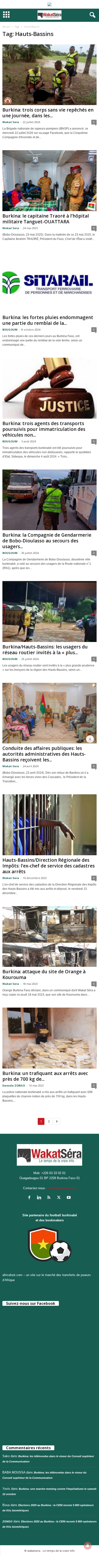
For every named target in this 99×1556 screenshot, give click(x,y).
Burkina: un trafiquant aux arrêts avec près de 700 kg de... (45, 1076)
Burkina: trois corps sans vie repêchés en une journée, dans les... (47, 113)
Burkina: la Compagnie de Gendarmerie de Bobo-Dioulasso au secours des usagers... (46, 541)
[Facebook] (30, 1198)
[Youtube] (69, 1198)
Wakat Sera (10, 122)
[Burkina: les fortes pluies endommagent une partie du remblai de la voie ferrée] (49, 282)
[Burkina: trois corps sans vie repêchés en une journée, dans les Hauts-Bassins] (49, 74)
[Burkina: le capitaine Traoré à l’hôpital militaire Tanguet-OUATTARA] (49, 180)
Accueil (6, 26)
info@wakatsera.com (61, 1188)
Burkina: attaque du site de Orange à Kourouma (44, 974)
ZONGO (7, 1521)
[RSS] (50, 1198)
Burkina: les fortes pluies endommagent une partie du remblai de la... (47, 320)
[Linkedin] (40, 1198)
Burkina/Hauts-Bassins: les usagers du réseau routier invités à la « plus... (45, 650)
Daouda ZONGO (13, 1085)
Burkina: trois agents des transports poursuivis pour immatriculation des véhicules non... (43, 429)
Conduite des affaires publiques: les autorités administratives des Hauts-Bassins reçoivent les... (44, 754)
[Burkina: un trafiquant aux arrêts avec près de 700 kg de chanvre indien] (49, 1038)
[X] (60, 1198)
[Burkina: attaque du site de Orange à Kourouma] (49, 936)
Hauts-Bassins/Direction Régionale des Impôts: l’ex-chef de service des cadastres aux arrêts (48, 866)
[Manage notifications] (88, 1545)
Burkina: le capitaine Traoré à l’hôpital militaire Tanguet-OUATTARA (45, 219)
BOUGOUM (10, 329)
